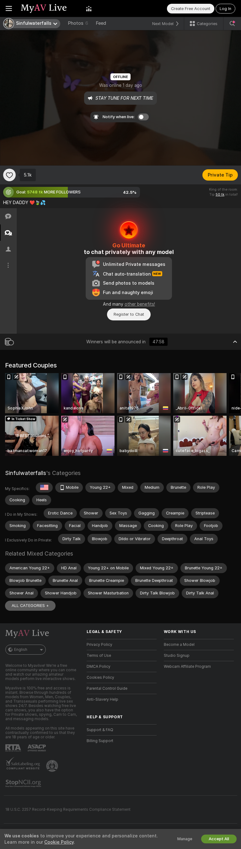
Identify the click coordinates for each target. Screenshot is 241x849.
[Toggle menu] (9, 8)
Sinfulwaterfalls (25, 473)
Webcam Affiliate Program (187, 666)
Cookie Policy (59, 842)
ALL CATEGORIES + (30, 605)
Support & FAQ (100, 730)
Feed (101, 23)
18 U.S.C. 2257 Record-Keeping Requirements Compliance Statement (68, 809)
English (20, 649)
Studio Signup (177, 655)
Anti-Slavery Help (102, 699)
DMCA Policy (98, 666)
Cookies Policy (100, 677)
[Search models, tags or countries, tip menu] (232, 23)
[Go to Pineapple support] (52, 766)
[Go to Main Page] (49, 8)
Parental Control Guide (107, 688)
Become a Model (179, 644)
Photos (78, 23)
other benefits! (140, 304)
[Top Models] (88, 8)
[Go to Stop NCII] (23, 783)
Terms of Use (99, 655)
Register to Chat (129, 314)
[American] (44, 488)
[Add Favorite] (9, 175)
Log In (225, 8)
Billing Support (100, 741)
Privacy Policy (99, 644)
